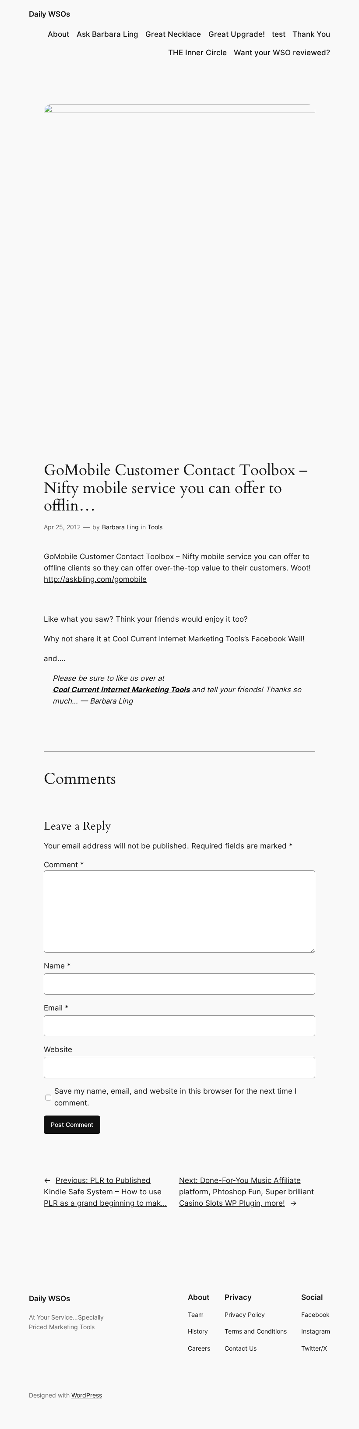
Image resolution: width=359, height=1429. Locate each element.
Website (58, 1049)
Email (56, 1007)
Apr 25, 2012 (62, 527)
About (58, 34)
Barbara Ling (120, 527)
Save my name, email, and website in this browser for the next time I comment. (175, 1097)
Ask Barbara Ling (107, 34)
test (278, 34)
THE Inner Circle (197, 52)
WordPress (86, 1395)
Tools (155, 527)
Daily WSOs (49, 14)
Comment (64, 864)
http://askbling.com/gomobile (95, 579)
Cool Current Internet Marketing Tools (121, 689)
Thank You (311, 34)
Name (57, 965)
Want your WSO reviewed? (282, 52)
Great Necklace (173, 34)
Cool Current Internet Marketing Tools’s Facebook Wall (208, 638)
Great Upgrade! (236, 34)
